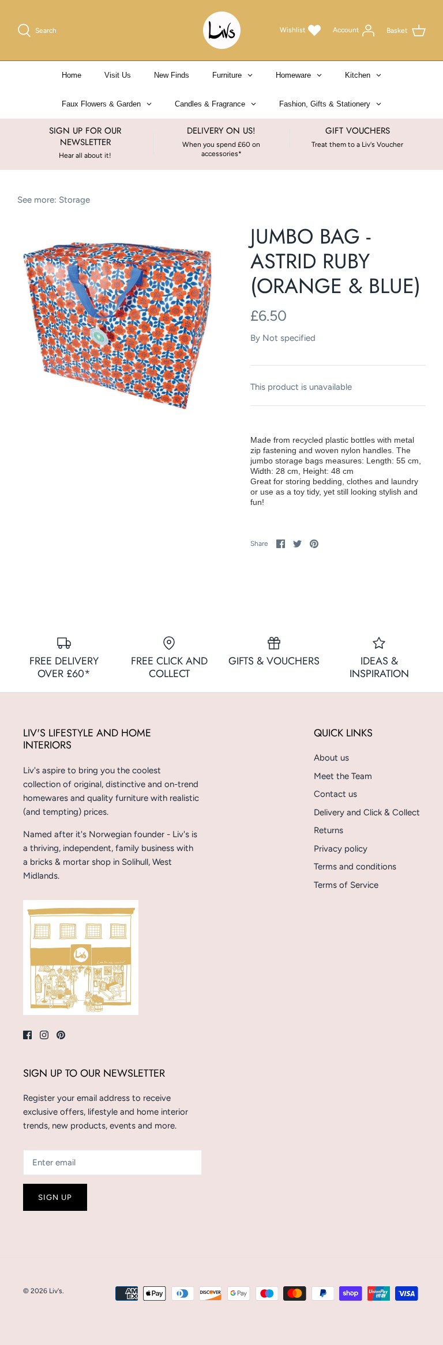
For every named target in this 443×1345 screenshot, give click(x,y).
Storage (74, 200)
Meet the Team (343, 776)
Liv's (55, 1291)
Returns (328, 830)
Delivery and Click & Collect (367, 812)
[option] (119, 326)
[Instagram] (44, 1035)
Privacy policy (340, 849)
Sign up (55, 1197)
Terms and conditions (355, 866)
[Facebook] (27, 1035)
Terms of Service (346, 885)
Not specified (289, 338)
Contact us (335, 794)
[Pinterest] (61, 1035)
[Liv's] (222, 30)
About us (331, 758)
